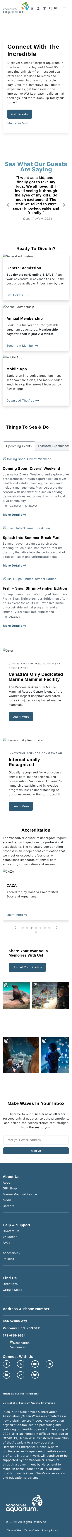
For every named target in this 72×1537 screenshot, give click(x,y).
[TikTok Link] (20, 1375)
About (7, 1182)
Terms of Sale (31, 1530)
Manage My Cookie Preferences (21, 1393)
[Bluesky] (35, 1375)
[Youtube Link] (35, 1364)
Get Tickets (19, 114)
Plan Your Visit (18, 123)
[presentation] (15, 928)
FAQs (6, 1242)
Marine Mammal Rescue (20, 1194)
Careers (8, 1206)
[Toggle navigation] (64, 9)
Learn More (21, 716)
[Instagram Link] (49, 1364)
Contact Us (11, 1231)
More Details (13, 514)
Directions (10, 1284)
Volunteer (10, 1237)
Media (7, 1200)
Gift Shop (10, 1188)
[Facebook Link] (6, 1364)
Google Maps (12, 1290)
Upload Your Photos (27, 967)
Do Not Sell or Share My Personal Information (29, 1402)
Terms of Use (14, 1530)
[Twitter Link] (20, 1364)
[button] (8, 204)
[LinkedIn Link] (6, 1375)
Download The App (20, 400)
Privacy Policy (50, 1530)
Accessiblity (11, 1253)
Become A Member (20, 345)
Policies (8, 1259)
